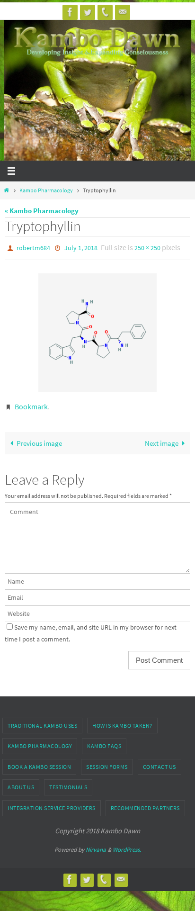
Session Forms (107, 762)
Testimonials (68, 782)
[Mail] (122, 12)
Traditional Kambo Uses (42, 720)
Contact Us (159, 762)
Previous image (39, 438)
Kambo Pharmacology (46, 190)
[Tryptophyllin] (97, 330)
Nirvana (96, 845)
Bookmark (31, 403)
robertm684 (33, 247)
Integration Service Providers (52, 803)
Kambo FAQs (104, 741)
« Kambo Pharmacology (42, 210)
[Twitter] (87, 12)
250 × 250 (147, 247)
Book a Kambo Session (39, 762)
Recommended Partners (145, 803)
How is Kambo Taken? (122, 720)
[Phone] (105, 12)
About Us (21, 782)
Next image (161, 438)
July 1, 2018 (81, 247)
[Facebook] (70, 12)
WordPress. (127, 845)
